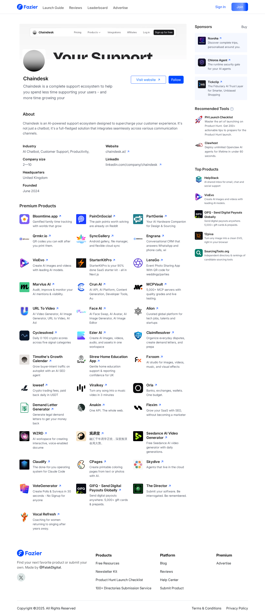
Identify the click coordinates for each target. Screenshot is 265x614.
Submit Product (172, 588)
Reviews (75, 8)
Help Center (169, 580)
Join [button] (240, 7)
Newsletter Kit (106, 571)
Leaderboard (98, 8)
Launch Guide (53, 8)
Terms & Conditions (206, 608)
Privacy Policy (237, 608)
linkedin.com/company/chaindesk (132, 164)
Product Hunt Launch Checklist (119, 580)
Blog (163, 563)
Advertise (120, 8)
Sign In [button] (220, 7)
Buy (244, 27)
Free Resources (107, 563)
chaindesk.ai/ (116, 151)
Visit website (146, 80)
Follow (176, 80)
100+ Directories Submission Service (123, 588)
